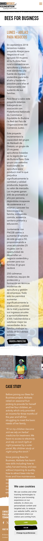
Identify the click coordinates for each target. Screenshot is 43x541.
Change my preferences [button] (25, 533)
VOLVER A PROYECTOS (17, 341)
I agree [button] (26, 522)
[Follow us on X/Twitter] (7, 523)
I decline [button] (25, 528)
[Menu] (40, 3)
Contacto (6, 512)
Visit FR (5, 530)
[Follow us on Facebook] (3, 523)
